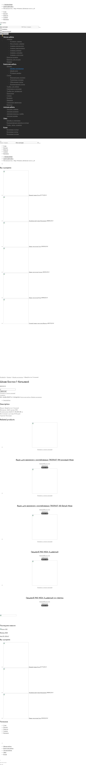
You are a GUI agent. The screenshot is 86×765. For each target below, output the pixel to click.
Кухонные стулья (12, 130)
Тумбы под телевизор (14, 91)
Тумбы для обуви (13, 87)
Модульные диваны (17, 44)
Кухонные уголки (13, 134)
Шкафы (9, 66)
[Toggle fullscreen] (4, 762)
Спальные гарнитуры (14, 102)
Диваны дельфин (16, 53)
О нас (4, 12)
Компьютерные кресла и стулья (18, 123)
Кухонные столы (12, 132)
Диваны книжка (15, 50)
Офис (5, 118)
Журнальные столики (17, 78)
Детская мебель (9, 107)
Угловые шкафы (15, 73)
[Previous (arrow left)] (0, 764)
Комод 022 (4, 633)
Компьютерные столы (17, 84)
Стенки (9, 96)
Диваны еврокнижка (17, 48)
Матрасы (10, 100)
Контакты (6, 19)
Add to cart (3, 391)
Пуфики (9, 62)
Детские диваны (12, 109)
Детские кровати (12, 112)
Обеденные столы (16, 82)
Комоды (9, 105)
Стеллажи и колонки (14, 89)
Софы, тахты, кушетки (14, 125)
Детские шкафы (12, 116)
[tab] (44, 400)
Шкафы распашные (17, 69)
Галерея (5, 17)
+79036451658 (7, 5)
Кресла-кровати (12, 57)
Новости (5, 15)
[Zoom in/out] (5, 762)
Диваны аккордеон (17, 46)
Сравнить (2, 395)
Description (6, 400)
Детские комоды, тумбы (15, 114)
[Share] (2, 762)
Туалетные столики (16, 80)
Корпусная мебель (9, 64)
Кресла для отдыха (13, 60)
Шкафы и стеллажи (13, 121)
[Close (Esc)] (0, 762)
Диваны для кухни (16, 55)
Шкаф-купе (14, 71)
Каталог (5, 13)
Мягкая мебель (7, 746)
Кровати (9, 98)
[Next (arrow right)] (2, 764)
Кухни (5, 127)
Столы (9, 75)
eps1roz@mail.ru (8, 6)
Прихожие (10, 93)
